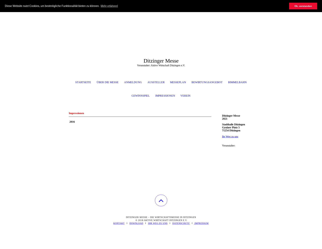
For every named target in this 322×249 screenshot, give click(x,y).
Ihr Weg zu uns (230, 136)
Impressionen (165, 95)
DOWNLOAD (136, 223)
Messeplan (178, 82)
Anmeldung (133, 82)
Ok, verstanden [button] (303, 6)
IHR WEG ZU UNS (158, 223)
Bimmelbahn (237, 82)
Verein (185, 95)
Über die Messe (108, 82)
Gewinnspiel (140, 95)
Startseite (83, 82)
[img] (161, 29)
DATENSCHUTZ (181, 223)
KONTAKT (119, 223)
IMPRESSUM (201, 223)
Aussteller (156, 82)
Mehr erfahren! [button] (109, 6)
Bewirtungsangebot (207, 82)
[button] (161, 200)
